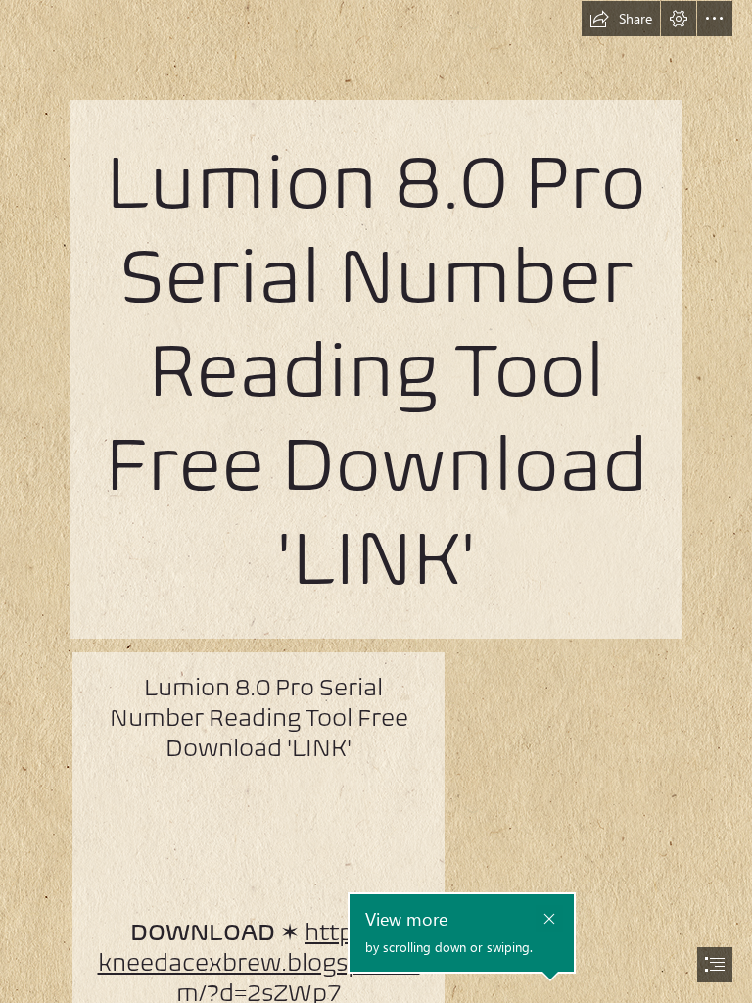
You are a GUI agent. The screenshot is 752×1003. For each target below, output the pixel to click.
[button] (621, 18)
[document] (376, 501)
